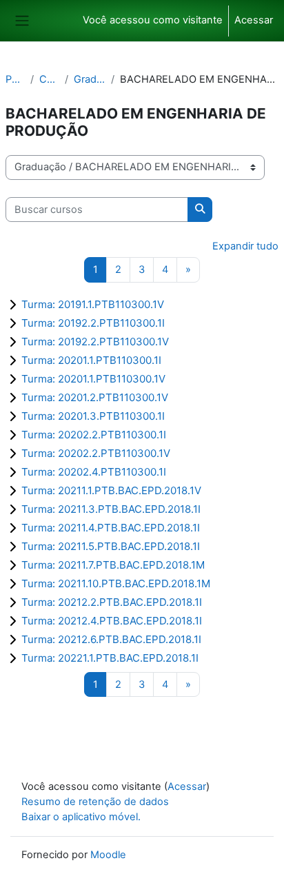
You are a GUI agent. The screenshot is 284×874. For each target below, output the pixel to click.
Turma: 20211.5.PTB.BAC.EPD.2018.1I (110, 546)
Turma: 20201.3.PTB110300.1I (93, 416)
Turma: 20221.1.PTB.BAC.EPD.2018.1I (110, 657)
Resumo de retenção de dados (95, 801)
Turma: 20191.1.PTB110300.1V (92, 304)
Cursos (49, 79)
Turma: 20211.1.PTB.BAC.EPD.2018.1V (111, 490)
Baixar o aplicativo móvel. (81, 817)
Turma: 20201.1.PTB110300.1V (93, 378)
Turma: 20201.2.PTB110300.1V (94, 397)
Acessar (253, 20)
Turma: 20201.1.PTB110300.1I (91, 360)
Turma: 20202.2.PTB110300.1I (93, 434)
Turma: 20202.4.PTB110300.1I (93, 471)
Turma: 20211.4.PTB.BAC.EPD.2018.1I (110, 527)
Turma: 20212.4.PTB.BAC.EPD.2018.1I (111, 620)
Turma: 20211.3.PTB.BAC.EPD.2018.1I (111, 509)
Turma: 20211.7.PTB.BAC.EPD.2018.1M (113, 564)
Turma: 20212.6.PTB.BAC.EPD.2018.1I (111, 639)
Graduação (89, 79)
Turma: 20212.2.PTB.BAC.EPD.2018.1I (111, 602)
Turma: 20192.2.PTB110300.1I (93, 322)
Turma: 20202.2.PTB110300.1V (95, 453)
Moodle (108, 854)
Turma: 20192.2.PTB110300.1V (95, 341)
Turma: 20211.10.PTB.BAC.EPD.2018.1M (115, 583)
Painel (15, 79)
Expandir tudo (245, 246)
